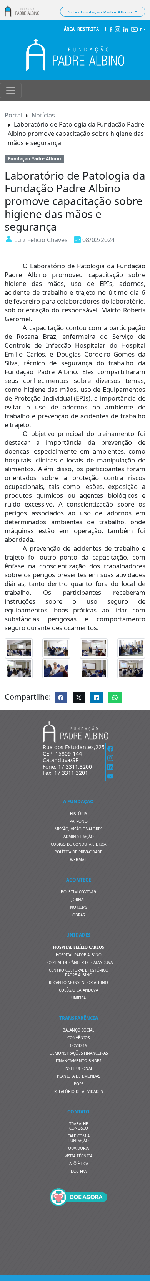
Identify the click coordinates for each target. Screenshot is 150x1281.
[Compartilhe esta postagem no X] (79, 697)
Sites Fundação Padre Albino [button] (100, 12)
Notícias (43, 115)
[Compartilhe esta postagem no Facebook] (61, 697)
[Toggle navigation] (11, 90)
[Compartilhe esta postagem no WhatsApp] (115, 697)
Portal (13, 115)
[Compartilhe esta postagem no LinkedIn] (96, 697)
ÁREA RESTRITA (81, 29)
